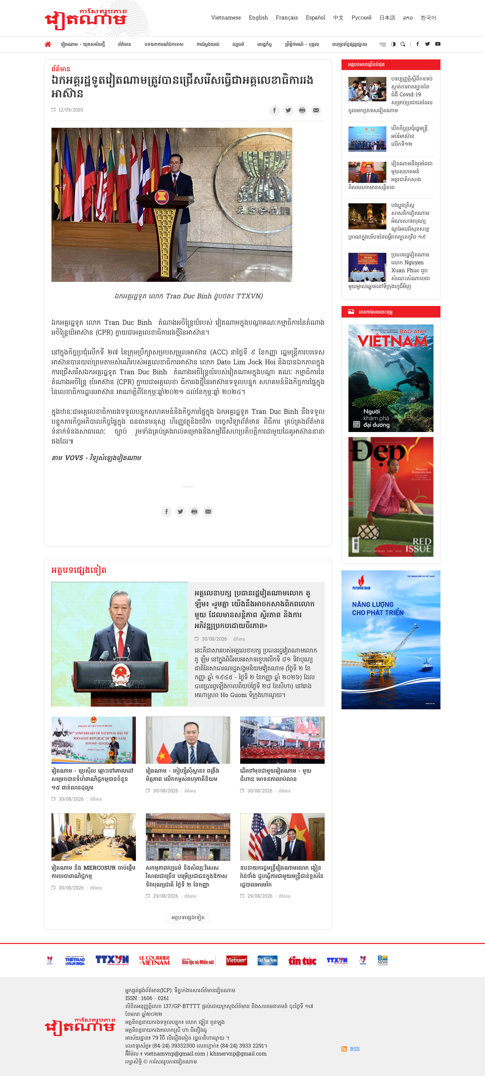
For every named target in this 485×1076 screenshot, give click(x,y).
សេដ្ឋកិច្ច (264, 44)
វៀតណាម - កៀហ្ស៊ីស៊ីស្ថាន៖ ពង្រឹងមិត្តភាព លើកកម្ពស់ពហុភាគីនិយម (182, 775)
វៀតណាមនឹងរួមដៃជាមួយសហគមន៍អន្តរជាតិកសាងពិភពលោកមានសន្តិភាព (390, 176)
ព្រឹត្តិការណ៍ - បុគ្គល (302, 44)
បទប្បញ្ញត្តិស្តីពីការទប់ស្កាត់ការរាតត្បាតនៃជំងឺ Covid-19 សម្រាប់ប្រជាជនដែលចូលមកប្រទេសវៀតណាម (390, 95)
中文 (338, 18)
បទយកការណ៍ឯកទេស (164, 44)
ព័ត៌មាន (124, 44)
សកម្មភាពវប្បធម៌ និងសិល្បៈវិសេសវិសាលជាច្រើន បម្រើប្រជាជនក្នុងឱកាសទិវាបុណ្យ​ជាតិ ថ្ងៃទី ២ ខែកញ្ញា (186, 876)
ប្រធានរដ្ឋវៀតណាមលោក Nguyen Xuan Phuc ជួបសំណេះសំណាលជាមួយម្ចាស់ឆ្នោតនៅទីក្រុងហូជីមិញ (389, 271)
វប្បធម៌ (238, 44)
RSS (355, 1050)
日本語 (387, 18)
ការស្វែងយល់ (208, 44)
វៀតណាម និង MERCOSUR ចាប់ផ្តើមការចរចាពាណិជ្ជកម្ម (93, 872)
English (258, 18)
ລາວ (408, 18)
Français (287, 18)
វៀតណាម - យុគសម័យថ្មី (83, 44)
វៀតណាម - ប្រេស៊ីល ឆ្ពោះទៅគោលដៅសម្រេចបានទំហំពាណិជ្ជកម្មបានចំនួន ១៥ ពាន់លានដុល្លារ (92, 779)
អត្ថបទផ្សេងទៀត (79, 571)
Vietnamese (226, 18)
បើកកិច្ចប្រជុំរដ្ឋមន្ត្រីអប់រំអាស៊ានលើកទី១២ (409, 137)
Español (315, 18)
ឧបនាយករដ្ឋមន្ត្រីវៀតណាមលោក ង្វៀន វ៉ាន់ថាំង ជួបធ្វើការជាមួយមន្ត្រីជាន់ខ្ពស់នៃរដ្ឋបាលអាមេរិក (282, 876)
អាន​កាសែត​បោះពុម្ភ (376, 312)
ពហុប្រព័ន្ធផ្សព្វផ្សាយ (349, 44)
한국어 (428, 18)
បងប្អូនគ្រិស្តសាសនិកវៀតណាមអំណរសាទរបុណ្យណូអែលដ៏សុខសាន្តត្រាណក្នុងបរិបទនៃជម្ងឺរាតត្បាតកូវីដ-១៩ (388, 221)
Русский (362, 18)
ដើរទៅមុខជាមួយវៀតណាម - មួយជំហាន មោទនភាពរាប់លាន (275, 775)
